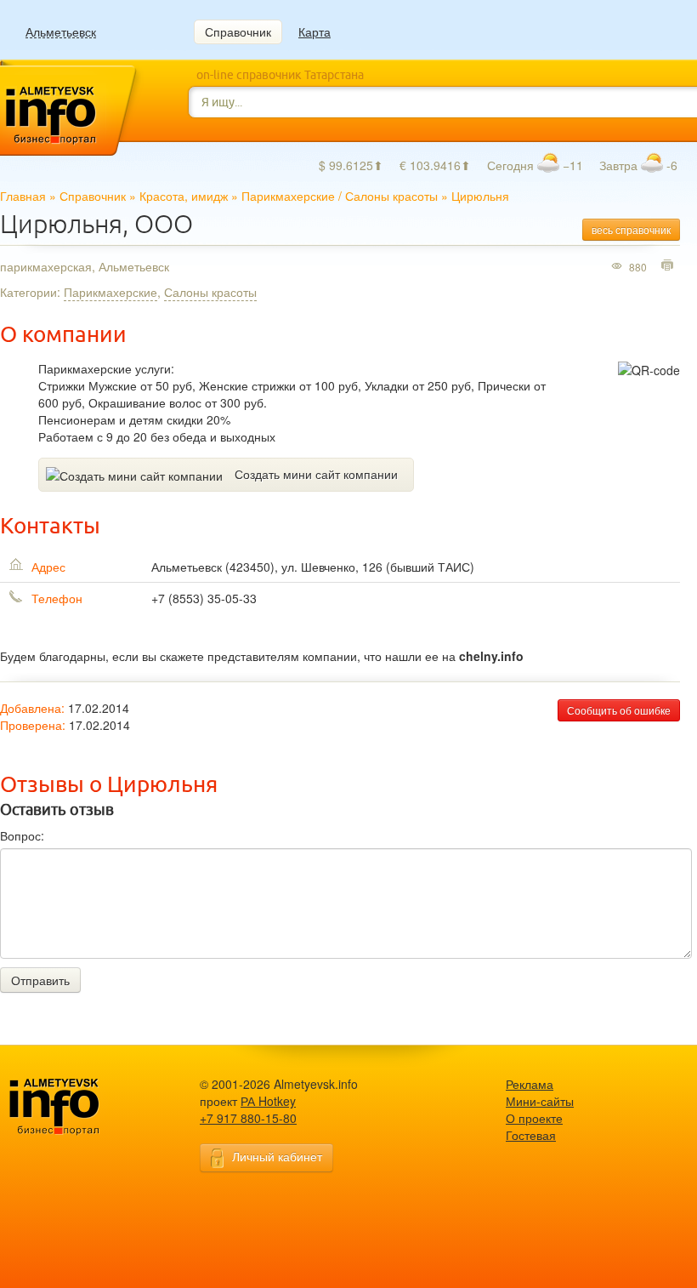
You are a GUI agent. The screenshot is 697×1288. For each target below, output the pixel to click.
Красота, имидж (183, 195)
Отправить (40, 980)
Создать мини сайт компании (316, 473)
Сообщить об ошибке (619, 710)
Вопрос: (22, 835)
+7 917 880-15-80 (248, 1117)
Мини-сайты (540, 1100)
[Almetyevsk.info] (80, 1107)
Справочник (238, 31)
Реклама (529, 1083)
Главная (23, 195)
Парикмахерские (288, 195)
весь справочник (631, 229)
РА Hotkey (268, 1100)
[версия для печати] (669, 266)
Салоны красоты (391, 195)
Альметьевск (61, 32)
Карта (314, 31)
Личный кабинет (277, 1156)
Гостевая (531, 1134)
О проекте (534, 1117)
